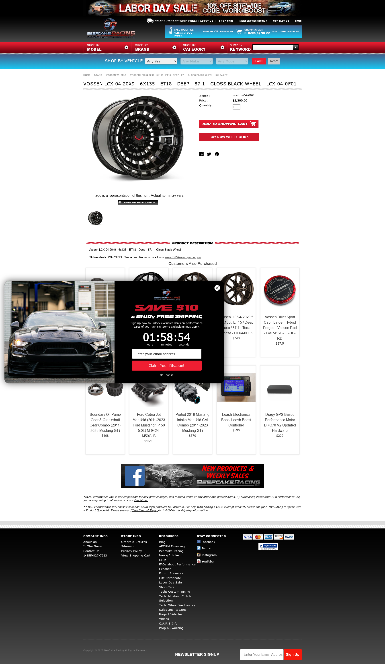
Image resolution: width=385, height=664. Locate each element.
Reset (274, 61)
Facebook (208, 542)
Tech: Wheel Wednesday (177, 605)
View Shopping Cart (135, 555)
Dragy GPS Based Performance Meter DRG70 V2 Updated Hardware (280, 422)
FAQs (298, 20)
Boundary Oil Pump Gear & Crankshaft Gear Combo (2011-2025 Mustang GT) (105, 422)
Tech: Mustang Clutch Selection (175, 598)
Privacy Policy (131, 551)
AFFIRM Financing (172, 546)
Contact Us (281, 20)
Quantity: (206, 105)
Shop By (240, 48)
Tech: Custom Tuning (174, 591)
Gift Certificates (285, 31)
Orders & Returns (134, 542)
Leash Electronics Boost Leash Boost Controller (236, 420)
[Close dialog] (217, 288)
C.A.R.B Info (168, 623)
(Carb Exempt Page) (144, 510)
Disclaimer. (141, 500)
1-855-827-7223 (183, 34)
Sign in (208, 31)
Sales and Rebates (172, 609)
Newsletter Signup (254, 20)
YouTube (208, 561)
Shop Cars (226, 20)
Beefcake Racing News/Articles (171, 553)
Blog (162, 542)
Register (226, 31)
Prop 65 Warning (171, 628)
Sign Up (292, 654)
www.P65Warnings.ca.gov (183, 257)
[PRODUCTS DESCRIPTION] (192, 243)
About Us (206, 20)
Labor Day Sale (170, 582)
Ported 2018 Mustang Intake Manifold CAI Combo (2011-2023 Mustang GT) (192, 422)
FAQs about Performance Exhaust (177, 567)
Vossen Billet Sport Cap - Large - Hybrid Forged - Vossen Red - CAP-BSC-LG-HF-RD (280, 327)
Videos (164, 619)
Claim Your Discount (166, 365)
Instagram (209, 555)
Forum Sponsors (171, 573)
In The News (92, 546)
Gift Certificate (170, 578)
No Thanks (166, 375)
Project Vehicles (170, 614)
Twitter (207, 548)
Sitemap (127, 546)
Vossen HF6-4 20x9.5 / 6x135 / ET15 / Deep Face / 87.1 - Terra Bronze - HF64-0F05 (236, 325)
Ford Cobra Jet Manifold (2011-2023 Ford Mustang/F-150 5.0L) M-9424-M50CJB (149, 425)
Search (259, 61)
